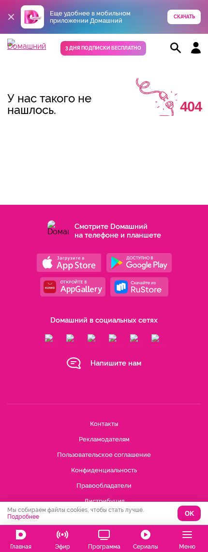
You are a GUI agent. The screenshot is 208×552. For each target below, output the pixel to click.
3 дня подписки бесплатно (103, 48)
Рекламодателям (104, 439)
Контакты (104, 423)
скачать (184, 16)
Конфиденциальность (104, 470)
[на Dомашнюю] (26, 46)
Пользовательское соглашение (104, 454)
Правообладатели (104, 485)
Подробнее (23, 517)
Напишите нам (115, 363)
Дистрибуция (104, 501)
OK (189, 513)
